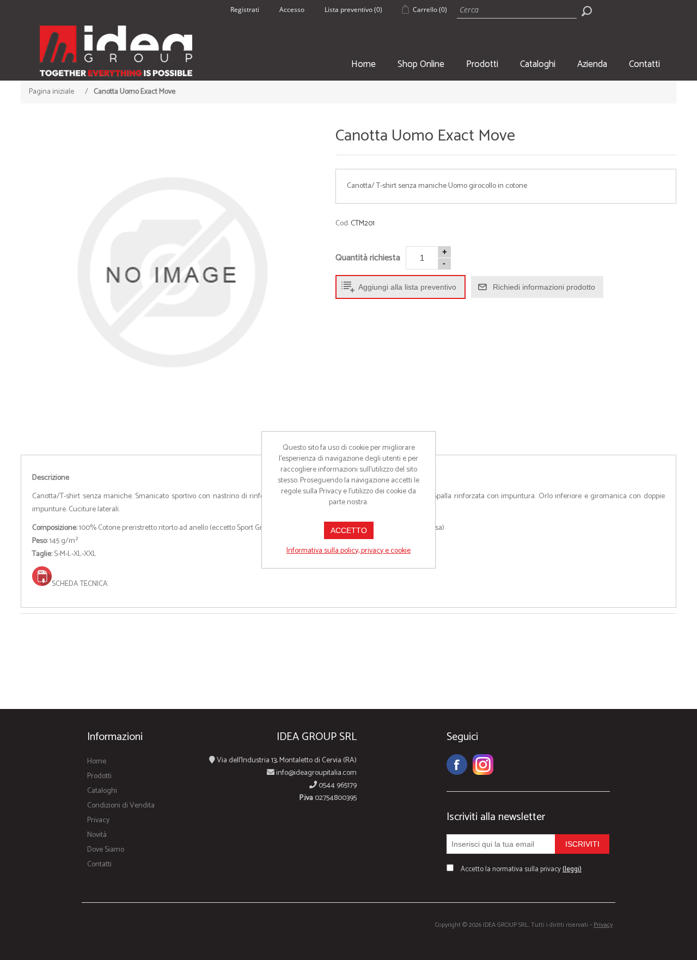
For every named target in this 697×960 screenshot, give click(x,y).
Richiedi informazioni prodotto (544, 287)
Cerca (586, 11)
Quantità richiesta (367, 257)
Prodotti (482, 64)
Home (363, 64)
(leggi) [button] (572, 869)
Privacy (98, 820)
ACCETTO (349, 530)
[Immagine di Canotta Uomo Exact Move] (171, 272)
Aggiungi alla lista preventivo (407, 287)
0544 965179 (337, 785)
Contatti (644, 64)
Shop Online (421, 64)
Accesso (291, 9)
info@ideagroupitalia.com (315, 773)
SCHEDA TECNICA (80, 584)
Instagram (483, 764)
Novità (97, 835)
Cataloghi (537, 64)
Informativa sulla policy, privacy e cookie (348, 551)
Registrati (244, 9)
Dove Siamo (105, 849)
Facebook (457, 764)
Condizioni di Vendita (121, 805)
